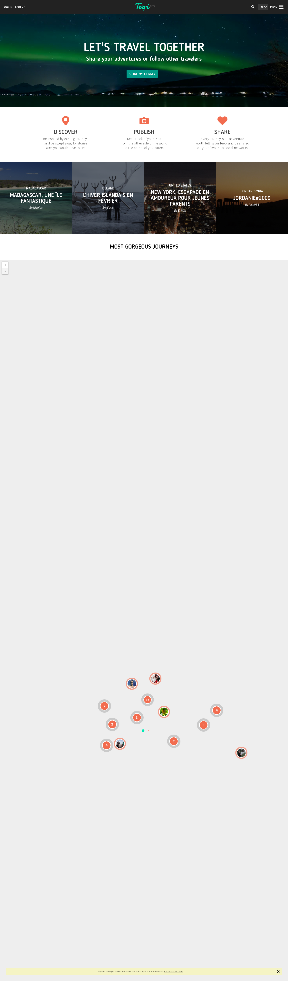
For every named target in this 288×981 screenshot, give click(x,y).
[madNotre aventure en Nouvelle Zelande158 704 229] (241, 753)
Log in (8, 7)
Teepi (144, 7)
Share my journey (142, 74)
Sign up (20, 7)
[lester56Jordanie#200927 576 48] (164, 712)
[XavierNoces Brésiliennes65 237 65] (120, 744)
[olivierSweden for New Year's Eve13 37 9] (155, 678)
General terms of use (173, 971)
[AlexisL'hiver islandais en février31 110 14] (132, 684)
